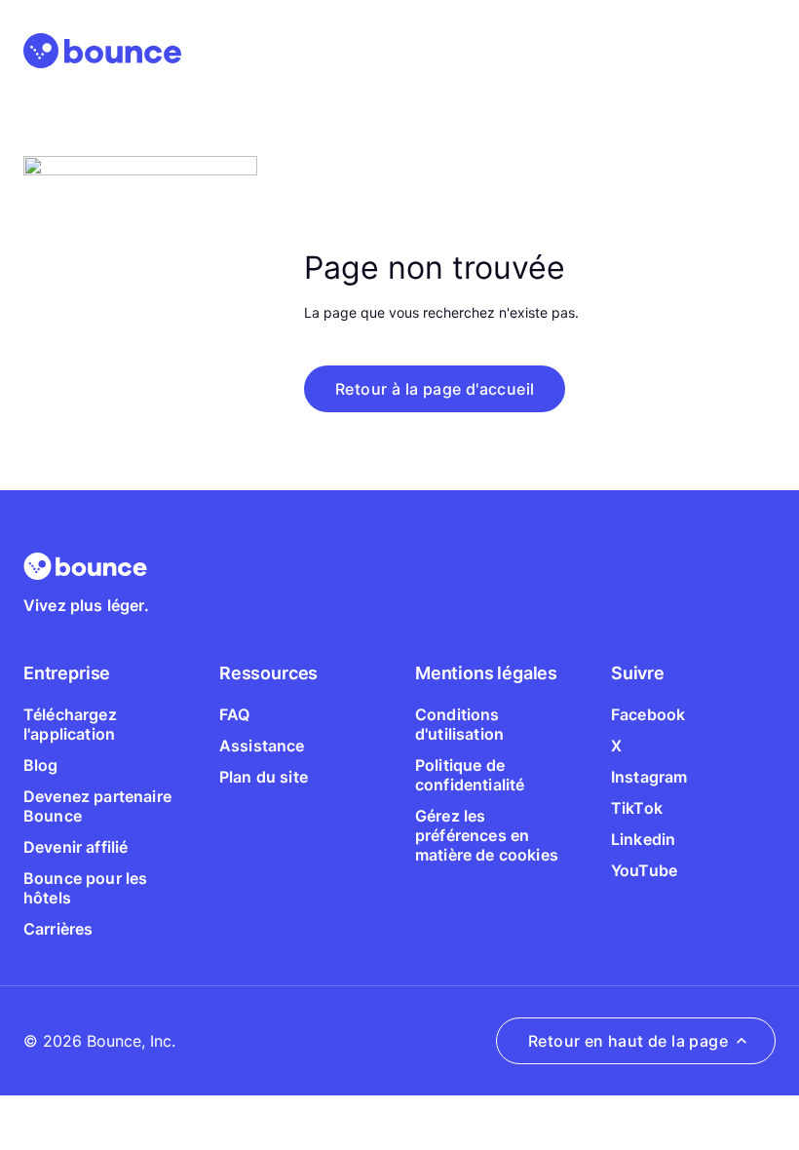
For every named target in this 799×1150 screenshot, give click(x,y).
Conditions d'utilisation (459, 724)
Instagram (649, 776)
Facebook (648, 714)
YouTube (644, 870)
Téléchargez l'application (70, 724)
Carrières (58, 929)
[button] (434, 388)
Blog (40, 765)
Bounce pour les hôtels (85, 887)
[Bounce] (102, 50)
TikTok (637, 808)
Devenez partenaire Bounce (97, 805)
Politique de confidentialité (469, 774)
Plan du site (263, 776)
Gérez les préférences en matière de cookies (486, 835)
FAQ (234, 714)
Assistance (262, 745)
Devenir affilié (75, 847)
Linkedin (643, 839)
